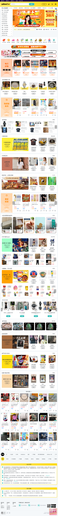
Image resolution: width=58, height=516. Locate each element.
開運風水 (37, 458)
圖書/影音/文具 (4, 14)
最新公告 (8, 509)
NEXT (56, 88)
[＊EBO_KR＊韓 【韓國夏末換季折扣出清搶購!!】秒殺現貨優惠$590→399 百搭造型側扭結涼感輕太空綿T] (54, 304)
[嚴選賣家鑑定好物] (35, 18)
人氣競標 (39, 8)
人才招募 (14, 506)
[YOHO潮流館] (22, 310)
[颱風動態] (33, 51)
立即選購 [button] (33, 367)
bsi (3, 513)
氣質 (28, 454)
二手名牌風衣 (13, 458)
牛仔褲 (7, 458)
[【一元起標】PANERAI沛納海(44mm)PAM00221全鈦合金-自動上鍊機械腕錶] (33, 306)
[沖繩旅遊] (24, 56)
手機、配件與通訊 (5, 31)
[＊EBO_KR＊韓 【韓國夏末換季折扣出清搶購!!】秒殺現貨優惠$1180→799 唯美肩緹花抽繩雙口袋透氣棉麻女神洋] (54, 308)
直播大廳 (53, 321)
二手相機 (20, 458)
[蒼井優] (43, 51)
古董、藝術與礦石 (5, 12)
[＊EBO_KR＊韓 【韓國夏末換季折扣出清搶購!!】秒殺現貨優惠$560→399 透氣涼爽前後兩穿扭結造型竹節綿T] (47, 306)
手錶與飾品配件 (4, 19)
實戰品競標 (53, 136)
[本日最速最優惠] (53, 511)
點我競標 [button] (33, 150)
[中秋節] (52, 51)
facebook (7, 513)
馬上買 (54, 175)
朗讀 (56, 9)
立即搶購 (17, 74)
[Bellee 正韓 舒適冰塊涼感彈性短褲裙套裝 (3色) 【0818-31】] (12, 304)
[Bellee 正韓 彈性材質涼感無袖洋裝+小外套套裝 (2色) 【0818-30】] (6, 306)
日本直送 (15, 8)
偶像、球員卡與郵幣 (5, 10)
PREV (1, 88)
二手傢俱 (33, 454)
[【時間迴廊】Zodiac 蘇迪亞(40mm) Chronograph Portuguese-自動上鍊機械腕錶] (40, 308)
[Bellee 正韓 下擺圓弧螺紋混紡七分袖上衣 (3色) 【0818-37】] (12, 308)
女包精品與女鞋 (4, 17)
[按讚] (10, 228)
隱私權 (48, 513)
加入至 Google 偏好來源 (56, 12)
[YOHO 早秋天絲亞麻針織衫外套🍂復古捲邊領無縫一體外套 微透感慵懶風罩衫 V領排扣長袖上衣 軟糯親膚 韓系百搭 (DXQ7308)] (26, 308)
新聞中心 (2, 506)
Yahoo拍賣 (5, 4)
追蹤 (8, 316)
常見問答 (8, 506)
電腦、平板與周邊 (5, 29)
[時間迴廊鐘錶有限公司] (36, 310)
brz (6, 454)
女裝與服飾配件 (4, 15)
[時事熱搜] (29, 47)
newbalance (23, 454)
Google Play (54, 507)
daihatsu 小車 (49, 454)
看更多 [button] (7, 165)
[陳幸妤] (43, 56)
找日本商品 (53, 236)
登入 (44, 4)
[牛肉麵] (33, 56)
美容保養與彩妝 (4, 23)
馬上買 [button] (34, 189)
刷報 (2, 454)
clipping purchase (20, 115)
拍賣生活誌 (26, 8)
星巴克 (32, 458)
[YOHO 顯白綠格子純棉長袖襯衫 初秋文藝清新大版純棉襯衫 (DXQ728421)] (20, 306)
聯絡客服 (8, 507)
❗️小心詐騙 (50, 8)
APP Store (54, 505)
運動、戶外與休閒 (5, 27)
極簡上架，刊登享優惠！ (22, 29)
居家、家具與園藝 (5, 25)
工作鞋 (17, 454)
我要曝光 (6, 72)
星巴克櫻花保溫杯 (41, 454)
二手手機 (49, 458)
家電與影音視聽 (4, 33)
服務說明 (2, 507)
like (18, 115)
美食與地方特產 (4, 35)
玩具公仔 (44, 8)
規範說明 (47, 475)
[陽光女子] (24, 51)
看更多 (54, 79)
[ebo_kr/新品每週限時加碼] (49, 310)
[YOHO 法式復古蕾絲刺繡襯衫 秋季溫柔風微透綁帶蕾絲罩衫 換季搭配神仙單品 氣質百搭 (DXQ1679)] (26, 304)
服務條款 (45, 513)
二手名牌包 (26, 458)
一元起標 (11, 454)
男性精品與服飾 (4, 21)
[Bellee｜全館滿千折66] (8, 310)
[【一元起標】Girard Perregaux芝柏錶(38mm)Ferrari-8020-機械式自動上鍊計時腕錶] (40, 304)
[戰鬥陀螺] (52, 56)
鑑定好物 (21, 8)
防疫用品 (43, 458)
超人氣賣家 (33, 8)
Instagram (9, 513)
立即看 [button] (7, 146)
